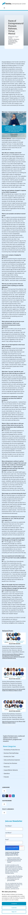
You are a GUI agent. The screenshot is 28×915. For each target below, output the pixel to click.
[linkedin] (13, 796)
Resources (14, 650)
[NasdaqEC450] (14, 3)
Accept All (14, 903)
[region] (14, 902)
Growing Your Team (12, 41)
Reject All (14, 911)
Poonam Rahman (6, 62)
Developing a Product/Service (13, 40)
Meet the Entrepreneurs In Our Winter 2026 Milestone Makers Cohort (13, 722)
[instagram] (10, 796)
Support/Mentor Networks (12, 43)
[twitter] (7, 796)
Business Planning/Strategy (8, 646)
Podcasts (6, 777)
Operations (7, 773)
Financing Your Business (16, 648)
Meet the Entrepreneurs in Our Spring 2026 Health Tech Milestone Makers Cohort (13, 690)
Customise (14, 907)
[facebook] (3, 796)
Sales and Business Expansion (12, 760)
